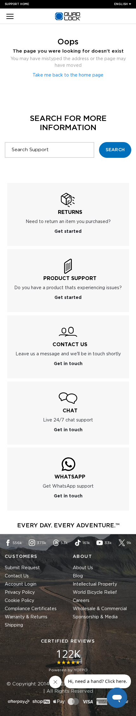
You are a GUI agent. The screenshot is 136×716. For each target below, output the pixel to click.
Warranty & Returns (26, 617)
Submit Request (22, 568)
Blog (78, 576)
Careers (81, 601)
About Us (83, 568)
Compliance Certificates (31, 609)
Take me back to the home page (68, 75)
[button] (10, 17)
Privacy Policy (20, 592)
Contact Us (17, 576)
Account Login (20, 584)
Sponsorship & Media (95, 617)
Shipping (14, 625)
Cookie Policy (19, 601)
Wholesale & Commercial (100, 609)
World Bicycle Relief (95, 592)
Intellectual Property (95, 584)
